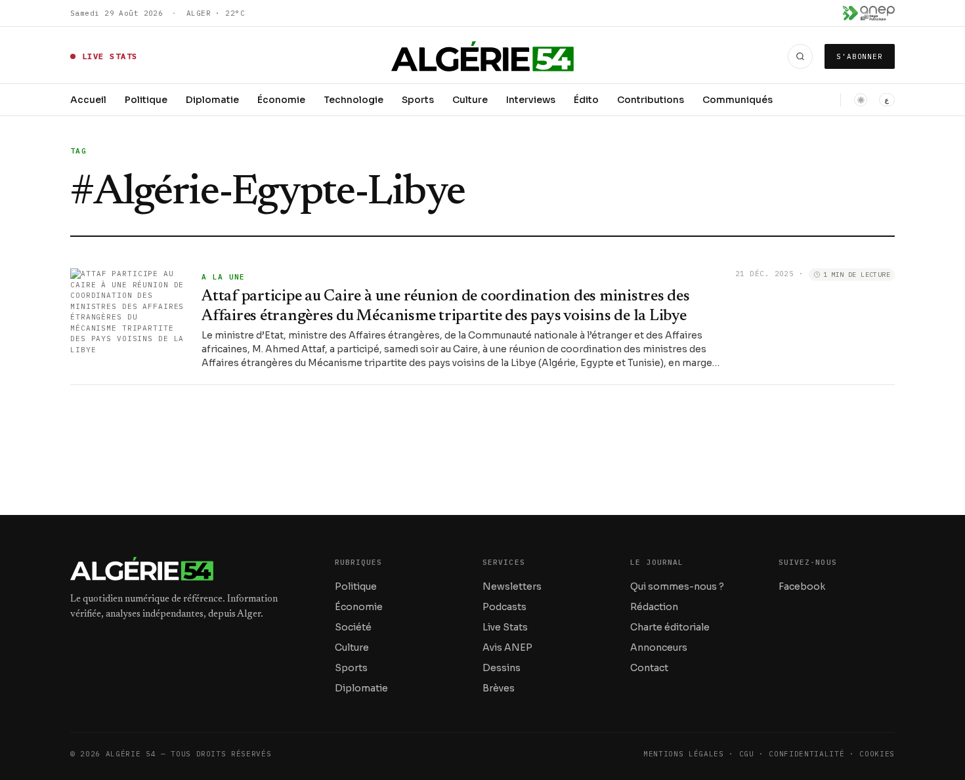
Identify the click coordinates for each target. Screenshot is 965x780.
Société (353, 627)
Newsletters (512, 586)
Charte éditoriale (670, 627)
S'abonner (859, 56)
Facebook (802, 586)
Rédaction (654, 607)
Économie (281, 100)
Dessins (501, 668)
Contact (649, 668)
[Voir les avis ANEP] (869, 13)
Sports (418, 100)
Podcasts (504, 607)
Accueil (88, 100)
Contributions (650, 100)
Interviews (530, 100)
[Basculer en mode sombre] (860, 99)
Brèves (498, 688)
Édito (586, 100)
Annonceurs (658, 647)
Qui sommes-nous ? (677, 586)
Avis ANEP (507, 647)
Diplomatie (212, 100)
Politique (146, 100)
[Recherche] (800, 56)
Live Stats (505, 627)
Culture (470, 100)
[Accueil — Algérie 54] (482, 56)
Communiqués (737, 100)
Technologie (353, 100)
